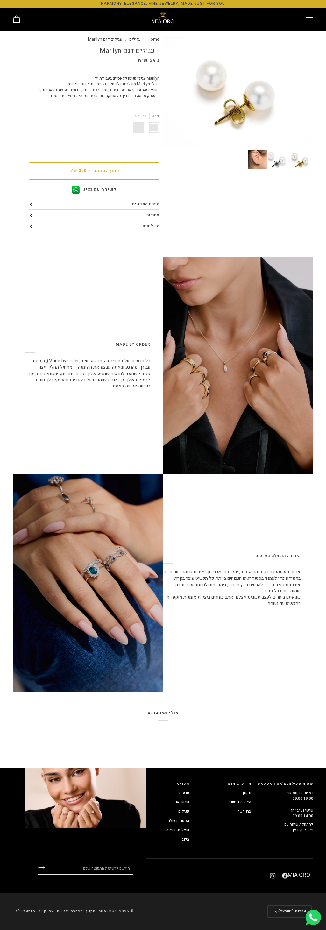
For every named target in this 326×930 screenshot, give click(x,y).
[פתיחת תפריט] (303, 19)
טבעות (184, 793)
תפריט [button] (183, 783)
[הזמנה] (22, 19)
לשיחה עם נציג (100, 189)
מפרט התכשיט (145, 204)
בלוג (185, 839)
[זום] (301, 134)
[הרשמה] (46, 868)
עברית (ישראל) (292, 911)
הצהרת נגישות (239, 802)
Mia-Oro (108, 911)
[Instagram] (273, 876)
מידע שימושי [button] (238, 783)
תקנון (247, 793)
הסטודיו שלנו (178, 821)
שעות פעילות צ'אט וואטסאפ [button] (285, 783)
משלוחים (151, 226)
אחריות (152, 215)
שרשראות (181, 802)
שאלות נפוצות (177, 830)
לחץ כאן (299, 830)
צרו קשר (244, 811)
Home (153, 39)
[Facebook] (285, 876)
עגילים (135, 39)
